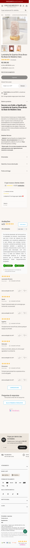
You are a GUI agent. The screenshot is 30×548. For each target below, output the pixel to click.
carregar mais (14, 386)
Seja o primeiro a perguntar (14, 401)
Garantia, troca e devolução (9, 162)
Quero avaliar (23, 222)
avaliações (21, 184)
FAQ (2, 522)
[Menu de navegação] (2, 6)
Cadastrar (22, 447)
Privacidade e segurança (6, 516)
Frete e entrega (5, 169)
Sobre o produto (6, 100)
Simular (23, 84)
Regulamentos (4, 520)
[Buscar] (25, 10)
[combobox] (14, 10)
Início (2, 15)
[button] (20, 6)
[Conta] (23, 6)
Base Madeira (7, 15)
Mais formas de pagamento (8, 70)
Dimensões (4, 155)
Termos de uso (4, 518)
